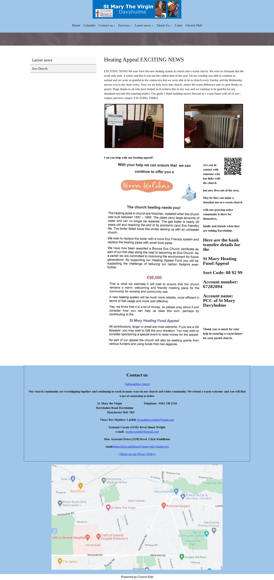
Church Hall (193, 25)
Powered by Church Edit (137, 577)
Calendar (89, 25)
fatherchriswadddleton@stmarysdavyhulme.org (141, 446)
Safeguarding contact (137, 384)
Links (178, 25)
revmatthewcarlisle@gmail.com (155, 419)
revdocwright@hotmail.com (142, 431)
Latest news (143, 25)
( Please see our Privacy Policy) (137, 454)
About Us (162, 25)
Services (124, 25)
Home (76, 25)
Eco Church (40, 68)
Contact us (105, 25)
